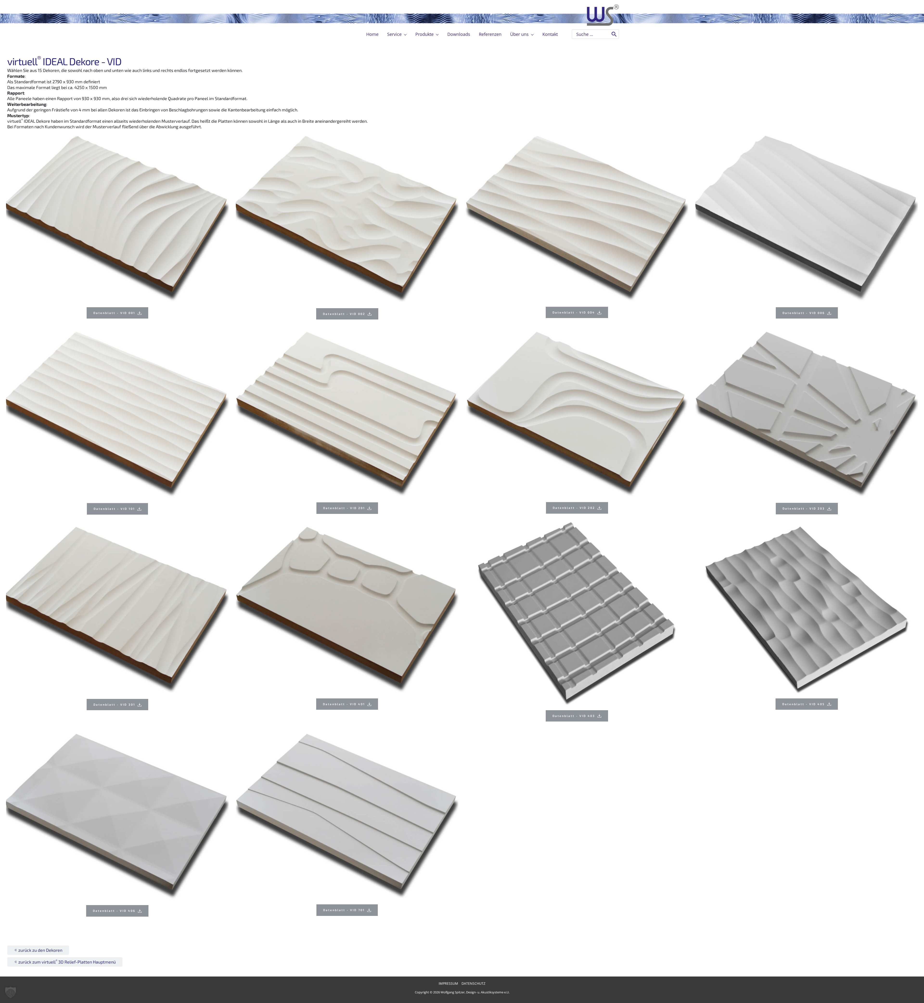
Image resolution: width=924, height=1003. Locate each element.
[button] (404, 34)
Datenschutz (473, 983)
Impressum (448, 983)
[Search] (614, 34)
